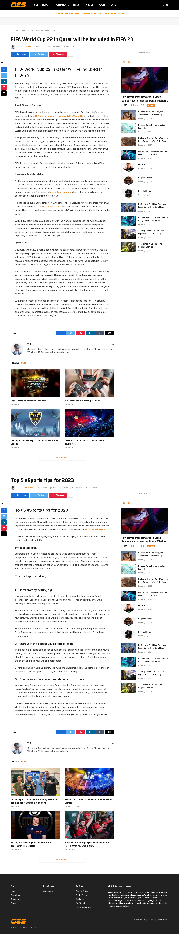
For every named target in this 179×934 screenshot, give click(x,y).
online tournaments (60, 192)
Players (103, 5)
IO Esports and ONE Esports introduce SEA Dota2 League (34, 442)
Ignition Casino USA (95, 529)
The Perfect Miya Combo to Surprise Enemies (150, 245)
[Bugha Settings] (128, 181)
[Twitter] (4, 75)
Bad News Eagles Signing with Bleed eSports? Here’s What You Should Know (87, 844)
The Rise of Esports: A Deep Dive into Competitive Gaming (89, 801)
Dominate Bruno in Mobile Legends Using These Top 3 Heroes (153, 219)
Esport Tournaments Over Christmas (28, 400)
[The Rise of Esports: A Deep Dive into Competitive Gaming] (89, 782)
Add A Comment (62, 458)
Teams (76, 5)
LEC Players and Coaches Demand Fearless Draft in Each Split (152, 153)
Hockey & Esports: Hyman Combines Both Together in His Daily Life (31, 844)
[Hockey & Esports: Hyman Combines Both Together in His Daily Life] (35, 825)
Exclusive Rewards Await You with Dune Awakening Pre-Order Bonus (153, 140)
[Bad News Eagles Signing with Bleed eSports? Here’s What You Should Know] (89, 825)
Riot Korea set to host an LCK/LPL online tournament (84, 442)
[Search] (167, 5)
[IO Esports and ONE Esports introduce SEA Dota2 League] (35, 423)
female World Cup (51, 206)
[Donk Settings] (128, 194)
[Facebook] (4, 69)
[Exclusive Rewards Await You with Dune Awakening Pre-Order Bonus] (128, 141)
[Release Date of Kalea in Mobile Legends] (128, 128)
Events (28, 46)
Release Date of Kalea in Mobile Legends (151, 127)
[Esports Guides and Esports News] (18, 5)
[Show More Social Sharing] (70, 54)
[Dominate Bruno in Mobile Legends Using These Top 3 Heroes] (128, 221)
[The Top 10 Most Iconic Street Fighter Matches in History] (128, 234)
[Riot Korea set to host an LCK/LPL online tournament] (89, 423)
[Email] (4, 93)
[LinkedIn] (4, 81)
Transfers (89, 5)
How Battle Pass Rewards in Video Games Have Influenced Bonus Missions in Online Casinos (144, 99)
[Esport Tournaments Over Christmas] (35, 383)
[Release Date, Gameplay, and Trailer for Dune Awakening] (128, 115)
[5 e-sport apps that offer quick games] (89, 383)
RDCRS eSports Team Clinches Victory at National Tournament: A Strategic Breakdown (34, 801)
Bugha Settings (145, 177)
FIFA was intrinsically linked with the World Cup (59, 116)
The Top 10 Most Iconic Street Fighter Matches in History (151, 232)
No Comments (54, 47)
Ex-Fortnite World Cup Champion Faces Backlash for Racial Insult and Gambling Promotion (152, 206)
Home (35, 5)
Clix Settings (144, 164)
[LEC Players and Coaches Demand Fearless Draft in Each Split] (128, 155)
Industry (29, 487)
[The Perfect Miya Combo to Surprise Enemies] (128, 247)
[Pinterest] (4, 87)
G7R (20, 47)
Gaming (151, 105)
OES (34, 927)
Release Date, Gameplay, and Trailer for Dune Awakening (150, 113)
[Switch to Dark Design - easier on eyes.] (162, 5)
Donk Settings (144, 191)
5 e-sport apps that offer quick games (83, 400)
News (45, 5)
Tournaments (61, 5)
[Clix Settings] (128, 168)
